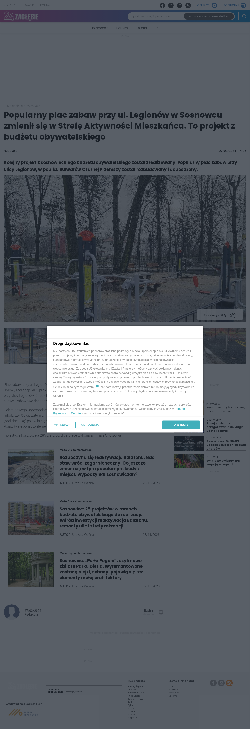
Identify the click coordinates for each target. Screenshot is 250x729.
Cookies (76, 413)
